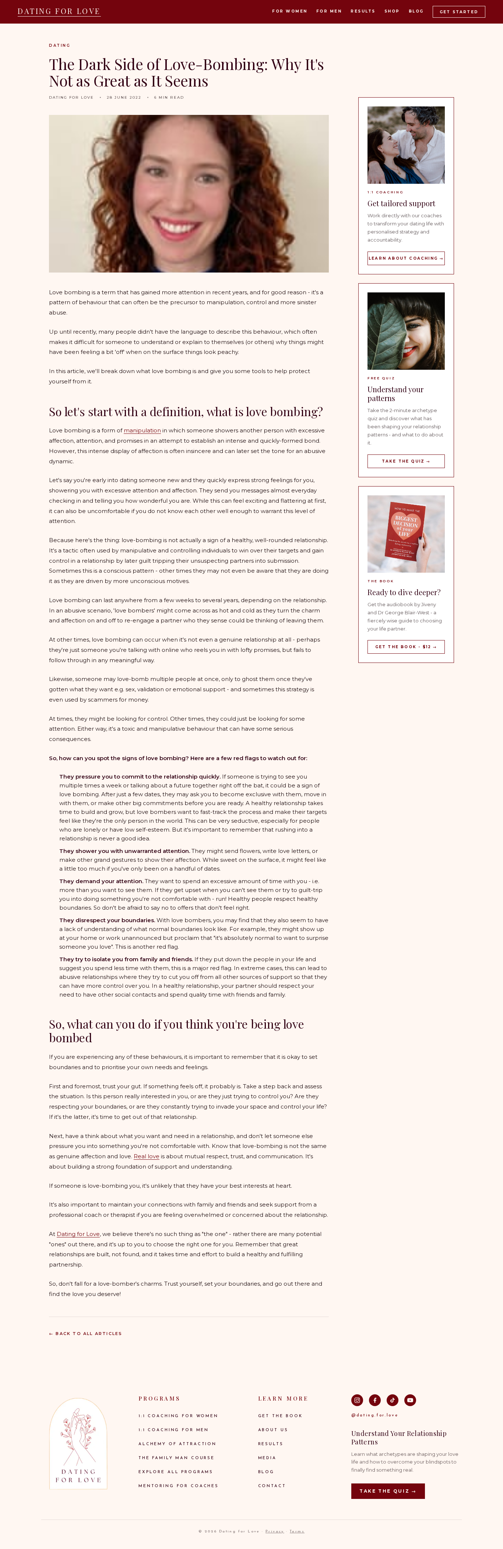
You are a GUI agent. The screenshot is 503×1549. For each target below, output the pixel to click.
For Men (329, 11)
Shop (392, 11)
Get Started (459, 12)
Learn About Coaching (406, 258)
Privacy (274, 1531)
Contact (272, 1486)
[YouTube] (410, 1400)
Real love (146, 1156)
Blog (416, 11)
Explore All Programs (175, 1472)
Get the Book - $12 (406, 647)
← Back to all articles (85, 1333)
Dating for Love (78, 1233)
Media (267, 1458)
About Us (273, 1430)
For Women (289, 11)
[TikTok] (392, 1400)
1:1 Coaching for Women (178, 1416)
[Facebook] (375, 1400)
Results (363, 11)
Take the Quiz (406, 461)
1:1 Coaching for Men (173, 1430)
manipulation (142, 430)
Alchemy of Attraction (177, 1444)
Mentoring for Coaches (178, 1486)
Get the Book (280, 1416)
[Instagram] (357, 1400)
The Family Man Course (176, 1458)
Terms (297, 1531)
